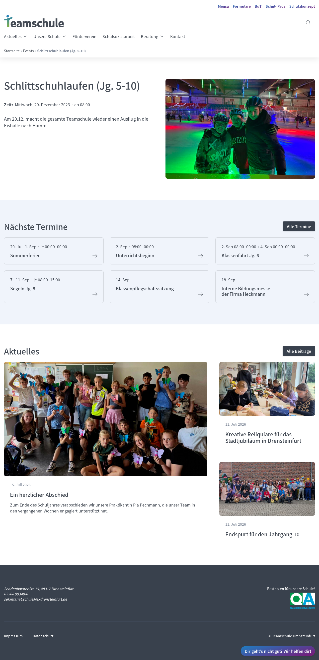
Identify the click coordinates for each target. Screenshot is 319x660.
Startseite (12, 50)
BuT (258, 6)
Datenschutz (43, 635)
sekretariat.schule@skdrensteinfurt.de (35, 599)
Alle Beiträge (299, 351)
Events (28, 50)
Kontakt (177, 36)
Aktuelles (12, 36)
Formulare (242, 6)
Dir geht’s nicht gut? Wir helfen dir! (278, 651)
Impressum (13, 635)
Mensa (223, 6)
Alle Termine (299, 226)
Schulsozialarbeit (118, 36)
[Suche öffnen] (308, 22)
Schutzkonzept (302, 6)
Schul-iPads (275, 6)
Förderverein (84, 36)
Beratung (149, 36)
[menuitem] (17, 36)
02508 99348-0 (16, 593)
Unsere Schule (47, 36)
